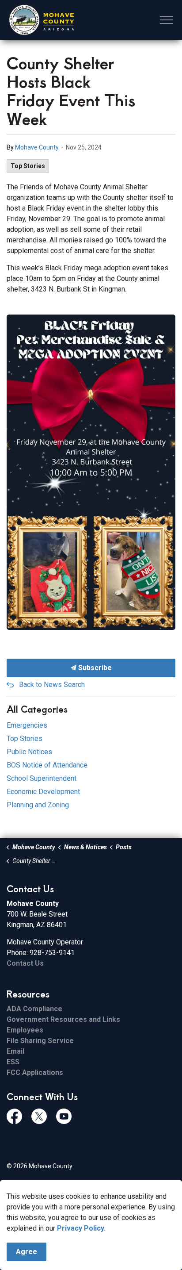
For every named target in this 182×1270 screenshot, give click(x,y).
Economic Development (43, 791)
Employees (25, 1030)
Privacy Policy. (81, 1228)
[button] (91, 472)
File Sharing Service (40, 1040)
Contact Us (25, 963)
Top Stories (28, 165)
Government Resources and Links (63, 1019)
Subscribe (94, 668)
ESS (13, 1062)
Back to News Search (52, 684)
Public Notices (29, 752)
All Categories (37, 708)
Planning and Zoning (38, 805)
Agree (26, 1251)
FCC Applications (35, 1072)
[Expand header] (166, 20)
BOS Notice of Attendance (47, 765)
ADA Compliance (34, 1009)
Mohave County (37, 147)
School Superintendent (41, 778)
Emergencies (27, 725)
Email (15, 1051)
